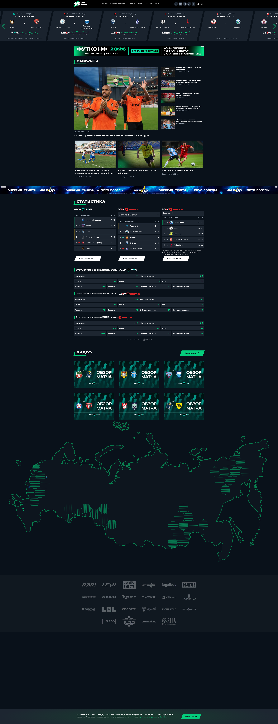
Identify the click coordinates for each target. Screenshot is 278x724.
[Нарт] (26, 514)
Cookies (163, 717)
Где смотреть (136, 4)
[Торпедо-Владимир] (54, 479)
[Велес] (45, 484)
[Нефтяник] (33, 520)
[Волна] (68, 480)
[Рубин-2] (71, 486)
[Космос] (43, 476)
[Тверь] (43, 471)
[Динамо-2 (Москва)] (41, 481)
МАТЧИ (105, 4)
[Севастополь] (10, 502)
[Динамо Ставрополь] (29, 512)
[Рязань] (51, 493)
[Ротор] (37, 506)
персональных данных (148, 717)
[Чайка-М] (31, 507)
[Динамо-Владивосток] (221, 553)
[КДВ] (117, 513)
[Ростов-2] (27, 504)
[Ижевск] (83, 480)
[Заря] (25, 499)
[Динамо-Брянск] (29, 486)
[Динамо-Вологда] (62, 467)
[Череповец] (58, 468)
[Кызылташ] (11, 498)
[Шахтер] (21, 500)
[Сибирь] (119, 518)
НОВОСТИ (113, 4)
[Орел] (33, 486)
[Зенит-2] (47, 461)
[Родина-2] (46, 477)
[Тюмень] (96, 505)
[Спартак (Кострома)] (60, 471)
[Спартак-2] (44, 481)
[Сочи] (20, 517)
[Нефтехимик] (76, 487)
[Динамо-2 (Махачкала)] (31, 523)
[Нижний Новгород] (66, 475)
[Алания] (28, 522)
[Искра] (31, 480)
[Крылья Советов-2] (62, 505)
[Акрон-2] (58, 504)
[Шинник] (56, 474)
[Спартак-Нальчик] (30, 518)
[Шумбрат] (57, 489)
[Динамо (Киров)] (75, 471)
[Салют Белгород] (29, 492)
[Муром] (59, 480)
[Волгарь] (45, 507)
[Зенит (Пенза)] (54, 497)
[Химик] (63, 479)
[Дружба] (23, 509)
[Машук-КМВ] (22, 513)
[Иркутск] (131, 530)
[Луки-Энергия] (38, 467)
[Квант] (40, 491)
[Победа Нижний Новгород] (70, 475)
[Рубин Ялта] (14, 501)
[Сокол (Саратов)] (51, 502)
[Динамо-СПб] (51, 461)
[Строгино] (38, 481)
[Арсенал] (42, 495)
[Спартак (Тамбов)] (48, 497)
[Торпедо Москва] (48, 481)
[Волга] (65, 495)
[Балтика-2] (19, 463)
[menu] (145, 4)
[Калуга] (45, 491)
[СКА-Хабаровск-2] (219, 534)
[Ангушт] (24, 521)
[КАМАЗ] (80, 485)
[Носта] (58, 513)
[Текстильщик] (60, 476)
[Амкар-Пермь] (86, 478)
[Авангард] (32, 498)
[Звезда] (42, 461)
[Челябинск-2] (87, 507)
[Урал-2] (90, 499)
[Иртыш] (103, 516)
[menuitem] (137, 4)
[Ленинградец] (54, 459)
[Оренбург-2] (62, 515)
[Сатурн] (48, 487)
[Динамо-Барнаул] (116, 527)
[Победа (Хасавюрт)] (27, 527)
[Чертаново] (41, 485)
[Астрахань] (41, 509)
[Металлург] (40, 499)
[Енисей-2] (134, 517)
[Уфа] (83, 495)
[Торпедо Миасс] (83, 507)
